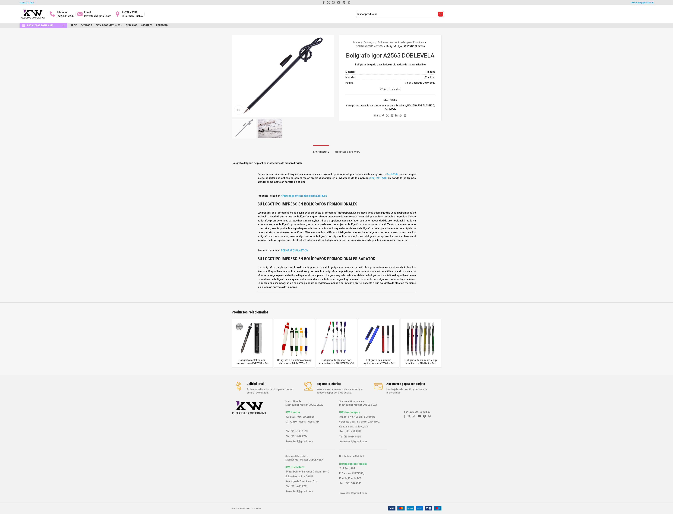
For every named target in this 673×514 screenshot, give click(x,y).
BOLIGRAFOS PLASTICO (369, 46)
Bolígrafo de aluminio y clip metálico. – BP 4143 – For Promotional (421, 363)
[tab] (321, 150)
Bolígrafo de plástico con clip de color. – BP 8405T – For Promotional (294, 363)
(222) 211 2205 (27, 2)
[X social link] (387, 115)
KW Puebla (292, 412)
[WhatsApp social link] (401, 115)
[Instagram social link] (414, 416)
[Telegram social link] (405, 115)
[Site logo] (33, 13)
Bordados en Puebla (353, 463)
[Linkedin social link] (396, 115)
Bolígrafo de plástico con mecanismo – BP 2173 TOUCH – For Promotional (336, 363)
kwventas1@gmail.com (642, 2)
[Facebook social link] (383, 115)
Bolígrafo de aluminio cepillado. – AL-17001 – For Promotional (379, 363)
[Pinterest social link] (392, 115)
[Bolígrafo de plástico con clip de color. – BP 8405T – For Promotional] (294, 339)
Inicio (356, 42)
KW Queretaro (295, 467)
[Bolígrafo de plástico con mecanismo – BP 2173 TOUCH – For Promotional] (336, 339)
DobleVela (390, 109)
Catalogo (369, 42)
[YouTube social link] (419, 416)
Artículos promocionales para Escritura (401, 42)
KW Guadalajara (349, 412)
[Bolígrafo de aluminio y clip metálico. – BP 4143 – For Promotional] (421, 339)
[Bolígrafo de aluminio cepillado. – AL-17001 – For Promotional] (378, 339)
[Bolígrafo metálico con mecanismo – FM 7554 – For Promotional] (252, 339)
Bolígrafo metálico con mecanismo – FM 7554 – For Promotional (252, 363)
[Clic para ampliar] (238, 110)
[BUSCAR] (440, 14)
